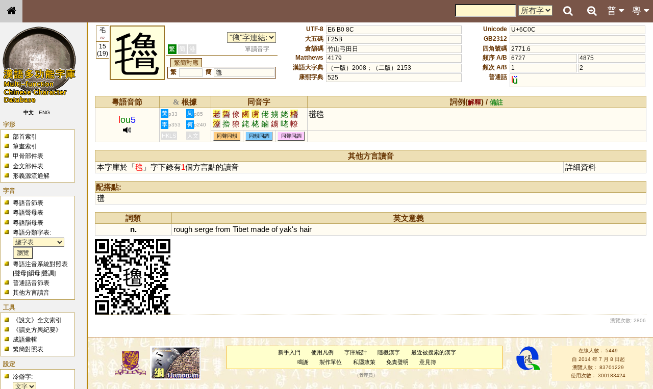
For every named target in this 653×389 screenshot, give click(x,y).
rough (182, 229)
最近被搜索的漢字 (433, 352)
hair (305, 229)
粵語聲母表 (28, 212)
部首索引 (25, 136)
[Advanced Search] (592, 10)
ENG (45, 112)
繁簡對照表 (28, 349)
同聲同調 (291, 136)
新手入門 (289, 352)
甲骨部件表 (28, 156)
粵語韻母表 (28, 222)
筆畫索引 (25, 146)
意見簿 (427, 362)
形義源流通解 (31, 175)
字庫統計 (355, 352)
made (259, 229)
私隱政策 (364, 362)
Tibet (240, 229)
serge (203, 229)
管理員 (366, 375)
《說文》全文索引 (37, 320)
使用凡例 (322, 352)
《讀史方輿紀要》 (37, 329)
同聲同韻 (227, 136)
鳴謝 (303, 362)
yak (286, 229)
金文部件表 (28, 166)
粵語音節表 (28, 202)
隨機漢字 (389, 352)
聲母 (20, 273)
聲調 (48, 273)
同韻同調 (259, 136)
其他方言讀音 (31, 292)
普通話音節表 (31, 283)
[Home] (11, 11)
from (223, 229)
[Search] (568, 11)
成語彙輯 (25, 339)
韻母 (34, 273)
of (274, 229)
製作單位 (330, 362)
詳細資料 (580, 167)
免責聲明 (397, 362)
